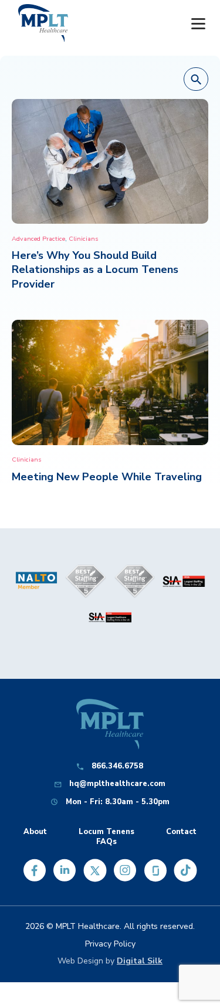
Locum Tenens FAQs (106, 837)
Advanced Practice (38, 238)
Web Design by (110, 960)
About (35, 832)
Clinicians (83, 238)
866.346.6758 (117, 766)
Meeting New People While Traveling (107, 477)
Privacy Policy (110, 943)
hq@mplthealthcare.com (117, 784)
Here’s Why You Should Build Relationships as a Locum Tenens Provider (95, 269)
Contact (181, 832)
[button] (196, 79)
